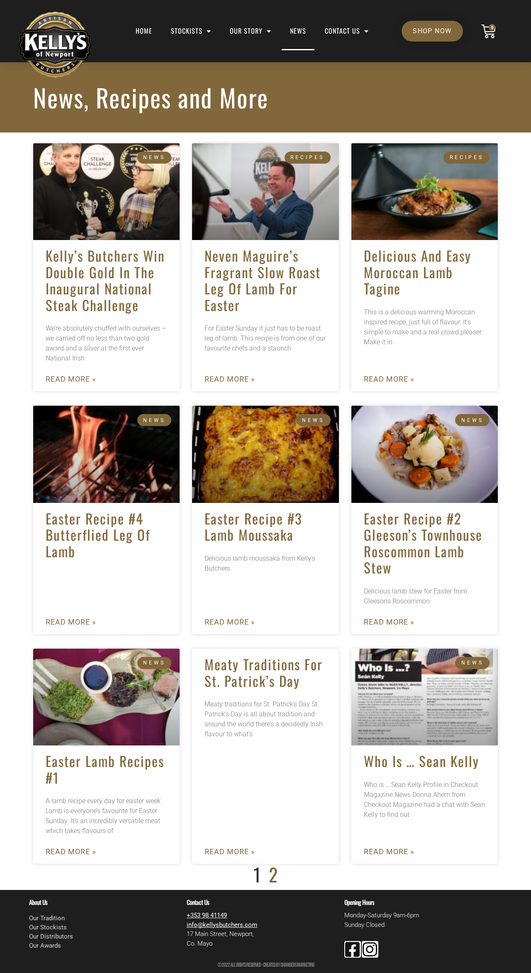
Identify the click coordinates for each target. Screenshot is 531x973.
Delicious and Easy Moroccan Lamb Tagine (417, 272)
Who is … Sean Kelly (421, 761)
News (298, 31)
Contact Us (342, 31)
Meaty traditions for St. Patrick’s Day (264, 672)
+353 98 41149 (207, 915)
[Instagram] (370, 949)
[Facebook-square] (352, 949)
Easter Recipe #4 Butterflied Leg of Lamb (98, 534)
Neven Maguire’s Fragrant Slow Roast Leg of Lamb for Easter (263, 280)
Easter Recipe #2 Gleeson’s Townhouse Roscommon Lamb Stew (423, 543)
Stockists (186, 31)
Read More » (71, 379)
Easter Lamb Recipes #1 (105, 769)
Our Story (246, 31)
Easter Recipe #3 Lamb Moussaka (253, 526)
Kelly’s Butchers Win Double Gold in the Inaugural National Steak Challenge (105, 280)
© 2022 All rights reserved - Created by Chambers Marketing (265, 964)
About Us (38, 902)
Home (144, 31)
